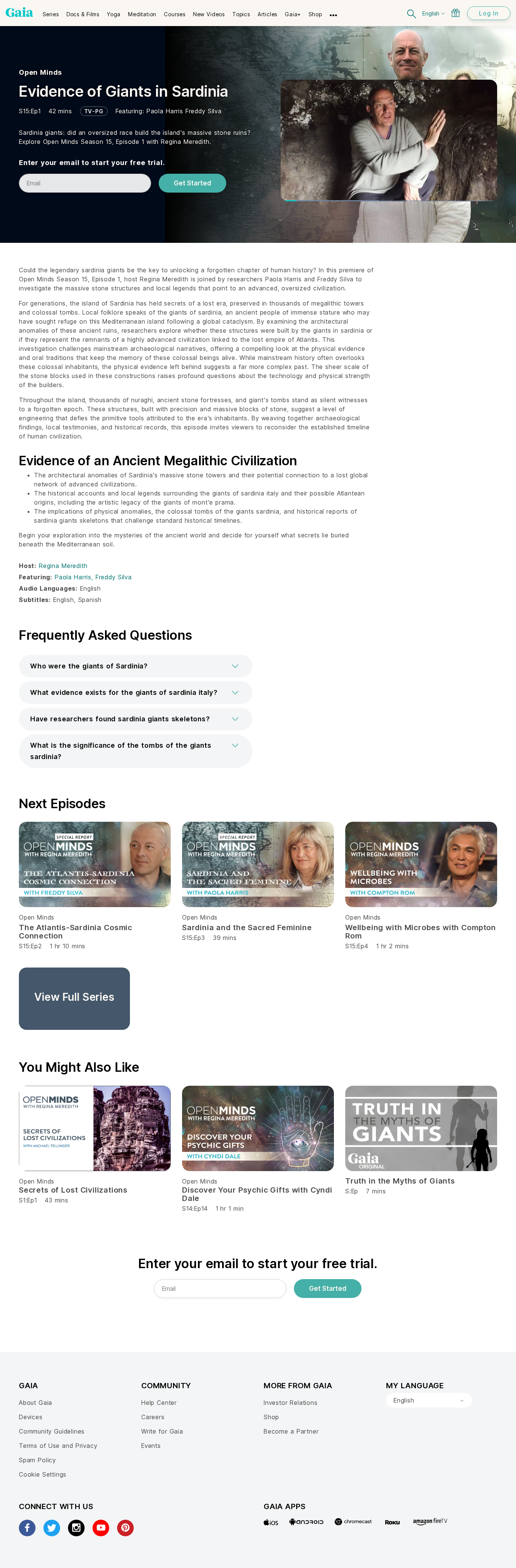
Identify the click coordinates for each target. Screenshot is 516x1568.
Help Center (159, 1402)
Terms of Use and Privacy (58, 1445)
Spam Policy (37, 1460)
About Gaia (35, 1402)
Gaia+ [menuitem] (293, 14)
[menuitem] (51, 12)
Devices (31, 1417)
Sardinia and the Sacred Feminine (247, 927)
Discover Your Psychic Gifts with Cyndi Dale (257, 1194)
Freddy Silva (203, 111)
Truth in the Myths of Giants (400, 1180)
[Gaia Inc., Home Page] (19, 12)
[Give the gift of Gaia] (455, 13)
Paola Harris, (75, 577)
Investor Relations (291, 1402)
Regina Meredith (63, 565)
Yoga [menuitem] (114, 14)
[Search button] (412, 13)
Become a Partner (291, 1431)
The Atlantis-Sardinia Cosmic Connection (75, 931)
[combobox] (429, 1400)
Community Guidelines (52, 1431)
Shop (271, 1417)
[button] (135, 666)
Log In (489, 13)
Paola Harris (166, 111)
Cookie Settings (42, 1474)
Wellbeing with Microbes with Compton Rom (420, 931)
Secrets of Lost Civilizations (73, 1190)
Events (151, 1445)
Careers (153, 1417)
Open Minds (40, 72)
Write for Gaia (162, 1431)
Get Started (192, 183)
